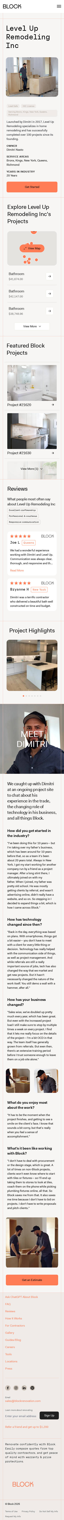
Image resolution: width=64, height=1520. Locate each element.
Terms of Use (11, 1511)
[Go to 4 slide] (32, 696)
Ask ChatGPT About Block (21, 1297)
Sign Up (49, 1415)
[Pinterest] (32, 1388)
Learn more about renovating (19, 1410)
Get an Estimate (32, 1280)
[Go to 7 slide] (40, 696)
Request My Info (13, 1516)
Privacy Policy (28, 1511)
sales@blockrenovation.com (23, 1401)
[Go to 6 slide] (37, 696)
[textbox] (32, 130)
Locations (11, 1361)
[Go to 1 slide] (23, 696)
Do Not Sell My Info (48, 1511)
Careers (10, 1347)
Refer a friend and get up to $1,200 (26, 1427)
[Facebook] (7, 1388)
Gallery (9, 1333)
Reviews (10, 1311)
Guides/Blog (13, 1340)
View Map (34, 248)
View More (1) (29, 469)
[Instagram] (16, 1388)
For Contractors (15, 1325)
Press (8, 1368)
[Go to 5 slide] (35, 696)
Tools (8, 1354)
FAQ (7, 1304)
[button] (23, 1484)
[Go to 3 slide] (29, 696)
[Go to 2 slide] (26, 696)
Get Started (32, 187)
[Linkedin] (24, 1388)
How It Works (13, 1318)
